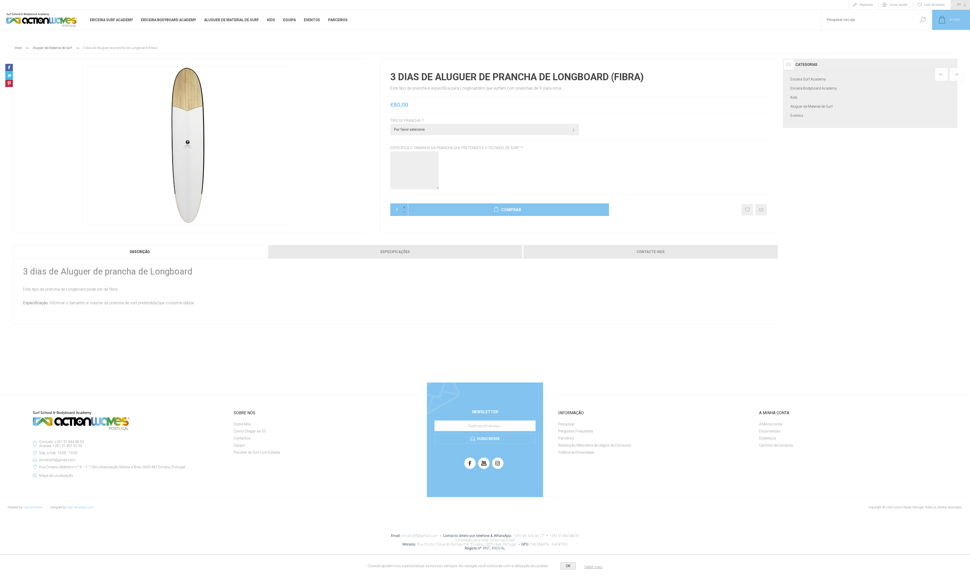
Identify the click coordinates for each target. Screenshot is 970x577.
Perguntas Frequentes (575, 431)
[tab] (140, 252)
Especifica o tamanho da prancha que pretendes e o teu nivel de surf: (455, 148)
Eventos (796, 116)
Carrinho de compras (776, 445)
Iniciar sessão (898, 5)
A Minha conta (770, 424)
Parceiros (566, 438)
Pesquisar (922, 20)
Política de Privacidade (576, 452)
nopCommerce (32, 507)
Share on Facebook (9, 67)
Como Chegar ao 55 (250, 431)
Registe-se (866, 5)
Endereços (767, 438)
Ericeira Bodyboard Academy (813, 88)
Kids (793, 97)
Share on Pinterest (9, 83)
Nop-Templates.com (80, 507)
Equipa (239, 445)
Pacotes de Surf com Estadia (257, 452)
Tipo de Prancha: (406, 121)
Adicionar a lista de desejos (747, 209)
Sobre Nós (242, 424)
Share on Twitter (9, 75)
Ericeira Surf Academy (808, 79)
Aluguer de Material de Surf (811, 106)
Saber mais (593, 567)
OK (568, 566)
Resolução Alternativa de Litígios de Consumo (594, 445)
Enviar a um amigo (761, 209)
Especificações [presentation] (395, 252)
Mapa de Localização (56, 476)
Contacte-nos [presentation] (651, 252)
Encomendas (770, 431)
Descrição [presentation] (140, 252)
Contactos (242, 438)
